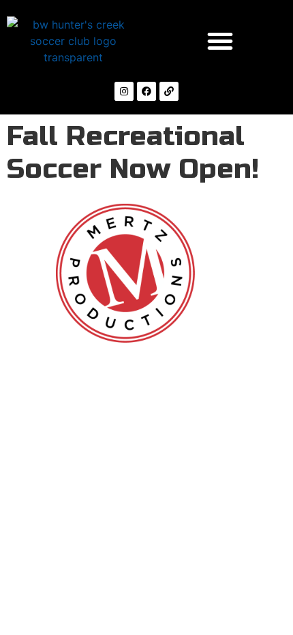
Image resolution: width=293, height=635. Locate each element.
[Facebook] (146, 91)
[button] (220, 40)
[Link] (169, 91)
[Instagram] (124, 91)
